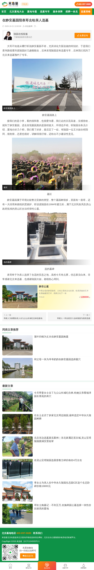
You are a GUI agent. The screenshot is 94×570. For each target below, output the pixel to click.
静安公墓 (44, 286)
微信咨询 (29, 556)
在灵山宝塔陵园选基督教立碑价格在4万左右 (58, 460)
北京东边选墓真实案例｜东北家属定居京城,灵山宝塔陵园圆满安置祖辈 (62, 439)
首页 (3, 11)
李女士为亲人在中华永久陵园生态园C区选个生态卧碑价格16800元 (62, 484)
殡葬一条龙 (72, 11)
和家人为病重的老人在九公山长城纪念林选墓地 (23, 318)
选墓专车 (45, 11)
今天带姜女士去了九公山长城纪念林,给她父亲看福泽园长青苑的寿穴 (62, 394)
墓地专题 (32, 11)
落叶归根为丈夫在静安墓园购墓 (51, 336)
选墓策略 (86, 11)
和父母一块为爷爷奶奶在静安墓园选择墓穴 (57, 359)
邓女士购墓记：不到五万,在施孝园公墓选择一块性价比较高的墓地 (62, 507)
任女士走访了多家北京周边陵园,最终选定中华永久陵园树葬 (62, 417)
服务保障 (58, 11)
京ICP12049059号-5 (31, 541)
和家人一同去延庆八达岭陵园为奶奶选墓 (73, 318)
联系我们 (37, 533)
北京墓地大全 (16, 11)
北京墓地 (22, 537)
